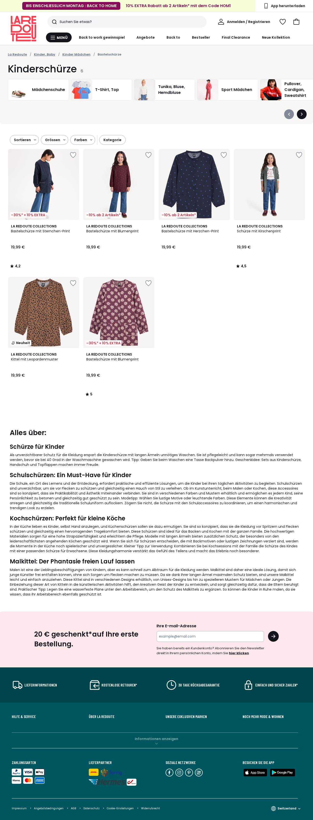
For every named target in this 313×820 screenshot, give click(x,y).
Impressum (19, 808)
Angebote (145, 37)
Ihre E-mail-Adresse (176, 626)
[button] (296, 22)
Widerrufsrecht (150, 808)
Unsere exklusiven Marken (186, 716)
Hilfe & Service (24, 716)
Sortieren (22, 139)
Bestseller (201, 37)
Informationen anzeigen (156, 738)
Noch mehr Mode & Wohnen (263, 716)
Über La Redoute (101, 716)
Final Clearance (236, 37)
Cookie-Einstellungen (120, 808)
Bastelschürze (109, 54)
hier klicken (239, 653)
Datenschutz (91, 808)
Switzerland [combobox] (287, 808)
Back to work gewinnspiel (102, 37)
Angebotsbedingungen (49, 808)
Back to (173, 37)
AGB (74, 808)
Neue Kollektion (276, 37)
